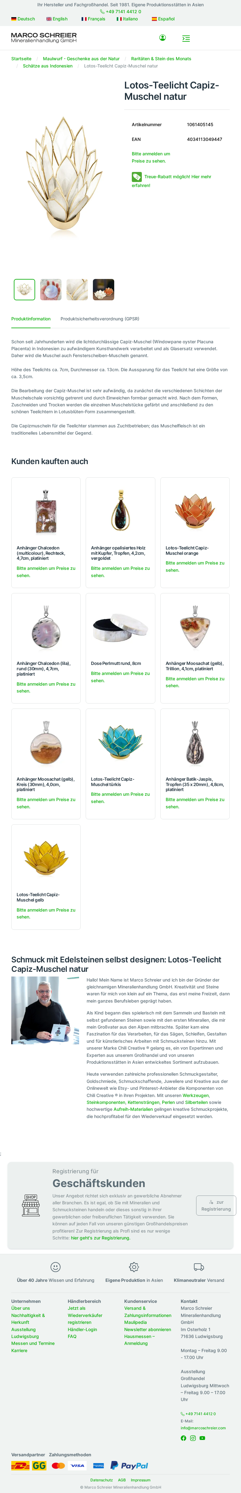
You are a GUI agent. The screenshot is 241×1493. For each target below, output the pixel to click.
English (59, 18)
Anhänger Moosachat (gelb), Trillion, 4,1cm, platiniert (195, 666)
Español (165, 18)
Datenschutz (101, 1480)
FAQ (72, 1336)
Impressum (141, 1480)
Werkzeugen (196, 1095)
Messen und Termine (33, 1343)
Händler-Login (82, 1329)
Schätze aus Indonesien (47, 65)
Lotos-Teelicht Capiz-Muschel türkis (112, 781)
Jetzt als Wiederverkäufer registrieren (85, 1315)
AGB (122, 1480)
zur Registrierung (216, 1205)
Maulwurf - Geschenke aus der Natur (81, 58)
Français (96, 18)
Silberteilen (196, 1102)
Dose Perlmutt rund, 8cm (116, 663)
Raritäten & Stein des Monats (161, 58)
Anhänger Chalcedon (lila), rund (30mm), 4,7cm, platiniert (44, 669)
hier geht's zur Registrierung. (101, 1237)
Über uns (20, 1308)
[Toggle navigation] (186, 39)
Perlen (168, 1102)
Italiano (130, 18)
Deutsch (25, 18)
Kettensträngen (143, 1102)
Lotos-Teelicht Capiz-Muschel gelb (38, 897)
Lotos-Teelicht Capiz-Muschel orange (187, 550)
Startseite (21, 58)
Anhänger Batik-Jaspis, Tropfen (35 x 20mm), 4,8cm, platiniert (195, 784)
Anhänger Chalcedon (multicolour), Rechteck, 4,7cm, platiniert (41, 553)
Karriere (19, 1350)
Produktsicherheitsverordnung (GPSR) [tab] (100, 318)
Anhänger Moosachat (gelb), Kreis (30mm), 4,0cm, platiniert (46, 784)
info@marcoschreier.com (203, 1428)
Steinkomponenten (106, 1102)
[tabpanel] (120, 387)
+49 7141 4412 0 (122, 11)
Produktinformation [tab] (31, 318)
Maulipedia (135, 1322)
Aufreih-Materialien (133, 1109)
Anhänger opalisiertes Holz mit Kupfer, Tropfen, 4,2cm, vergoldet (118, 553)
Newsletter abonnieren (147, 1329)
